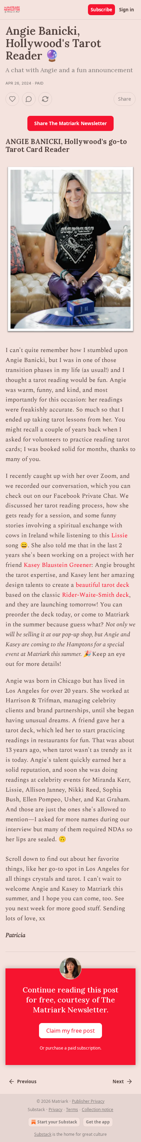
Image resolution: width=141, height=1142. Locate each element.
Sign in (126, 10)
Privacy (55, 1109)
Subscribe (101, 10)
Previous (26, 1081)
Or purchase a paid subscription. (70, 1048)
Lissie (119, 535)
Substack (42, 1134)
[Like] (12, 99)
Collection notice (97, 1109)
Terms (72, 1109)
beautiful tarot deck (102, 585)
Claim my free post (70, 1030)
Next (118, 1081)
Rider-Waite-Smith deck (95, 595)
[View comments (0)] (29, 99)
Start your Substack (57, 1122)
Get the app (98, 1122)
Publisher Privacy (88, 1101)
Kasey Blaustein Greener (57, 565)
